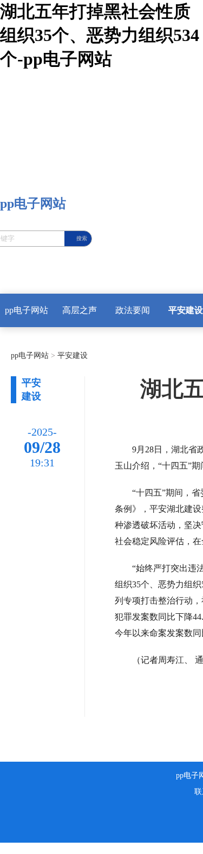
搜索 (81, 238)
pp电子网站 (26, 310)
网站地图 (17, 847)
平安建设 (71, 355)
